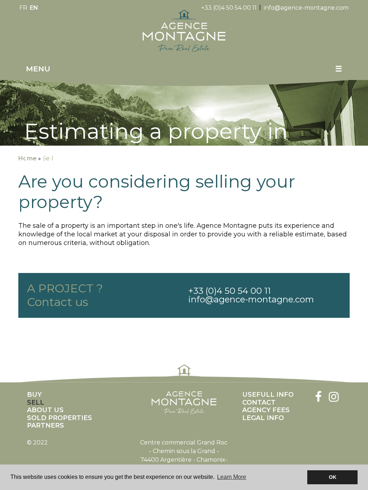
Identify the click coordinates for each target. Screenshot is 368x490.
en (34, 7)
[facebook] (318, 398)
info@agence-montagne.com (306, 7)
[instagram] (334, 398)
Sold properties (59, 418)
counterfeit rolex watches (218, 330)
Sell (35, 402)
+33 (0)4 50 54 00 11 (229, 7)
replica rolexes (116, 330)
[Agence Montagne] (184, 31)
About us (45, 410)
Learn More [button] (231, 477)
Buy (34, 395)
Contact (259, 402)
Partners (45, 425)
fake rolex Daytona (67, 330)
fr (23, 7)
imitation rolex (159, 330)
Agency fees (266, 410)
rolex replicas (19, 330)
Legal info (263, 418)
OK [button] (332, 477)
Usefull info (268, 395)
